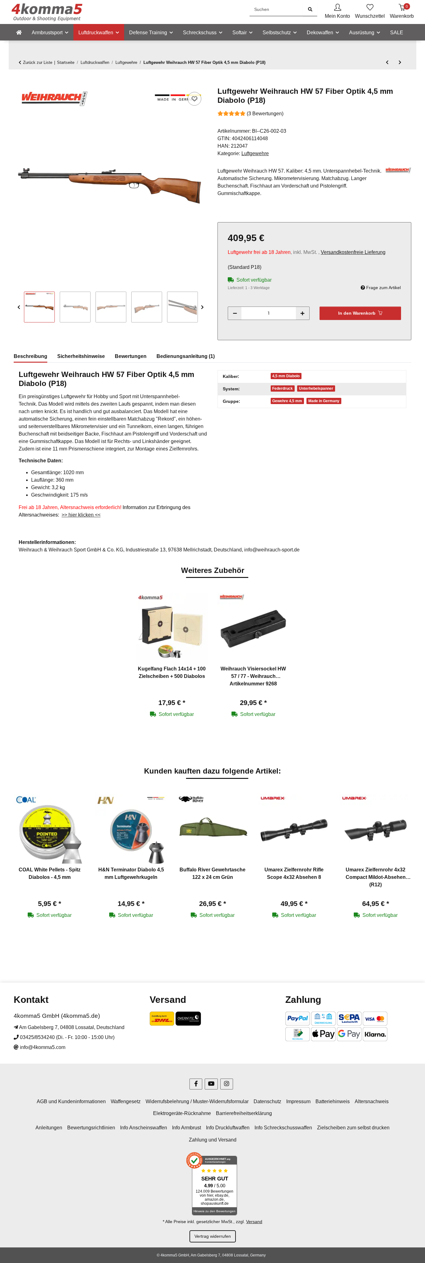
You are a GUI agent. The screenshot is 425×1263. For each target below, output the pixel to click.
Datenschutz (267, 1101)
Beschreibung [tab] (30, 356)
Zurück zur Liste (37, 62)
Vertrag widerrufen (212, 1236)
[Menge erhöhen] (302, 313)
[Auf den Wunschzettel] (194, 99)
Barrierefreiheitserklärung (244, 1113)
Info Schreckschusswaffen (283, 1127)
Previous (19, 307)
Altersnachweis (372, 1101)
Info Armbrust (186, 1127)
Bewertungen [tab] (131, 356)
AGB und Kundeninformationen (71, 1101)
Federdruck (282, 388)
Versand (254, 1221)
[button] (337, 12)
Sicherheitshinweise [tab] (81, 356)
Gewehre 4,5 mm (287, 401)
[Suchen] (310, 9)
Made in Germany (323, 401)
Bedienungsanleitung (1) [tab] (185, 356)
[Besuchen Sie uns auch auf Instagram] (226, 1084)
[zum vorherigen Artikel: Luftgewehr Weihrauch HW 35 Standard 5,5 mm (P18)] (387, 62)
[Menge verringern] (235, 313)
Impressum (298, 1101)
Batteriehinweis (332, 1101)
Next (202, 307)
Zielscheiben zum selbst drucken (353, 1127)
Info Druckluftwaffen (228, 1127)
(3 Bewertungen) (265, 113)
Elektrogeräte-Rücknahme (182, 1113)
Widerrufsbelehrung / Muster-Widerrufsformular (197, 1101)
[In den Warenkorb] (19, 83)
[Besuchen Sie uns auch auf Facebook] (195, 1084)
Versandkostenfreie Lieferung (353, 252)
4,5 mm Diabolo (286, 376)
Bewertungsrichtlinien (91, 1127)
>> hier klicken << (81, 514)
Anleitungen (48, 1127)
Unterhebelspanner (316, 388)
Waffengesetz (126, 1101)
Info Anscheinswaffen (143, 1127)
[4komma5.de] (19, 32)
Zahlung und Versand (212, 1139)
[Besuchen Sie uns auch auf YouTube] (211, 1084)
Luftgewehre (255, 153)
